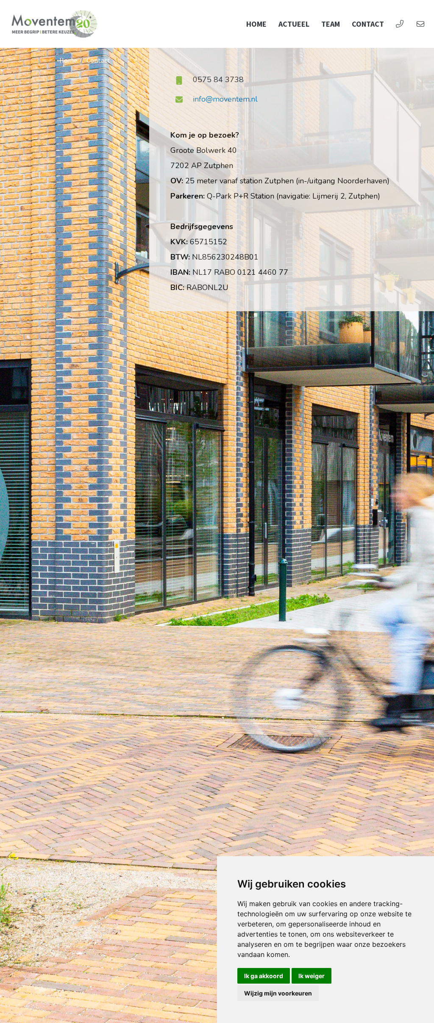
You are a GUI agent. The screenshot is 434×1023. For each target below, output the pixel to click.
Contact (368, 24)
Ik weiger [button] (311, 975)
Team (330, 24)
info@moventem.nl (225, 99)
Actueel (293, 24)
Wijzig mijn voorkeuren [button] (278, 993)
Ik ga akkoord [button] (263, 975)
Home (256, 24)
